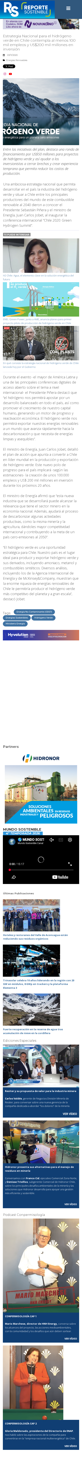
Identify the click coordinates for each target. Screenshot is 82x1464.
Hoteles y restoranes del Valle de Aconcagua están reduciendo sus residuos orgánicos (35, 937)
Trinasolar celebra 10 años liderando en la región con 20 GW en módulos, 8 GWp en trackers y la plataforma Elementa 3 (38, 984)
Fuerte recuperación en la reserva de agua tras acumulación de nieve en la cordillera (33, 1031)
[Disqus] (41, 690)
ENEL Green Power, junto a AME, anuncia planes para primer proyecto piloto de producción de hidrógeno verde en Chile (37, 321)
